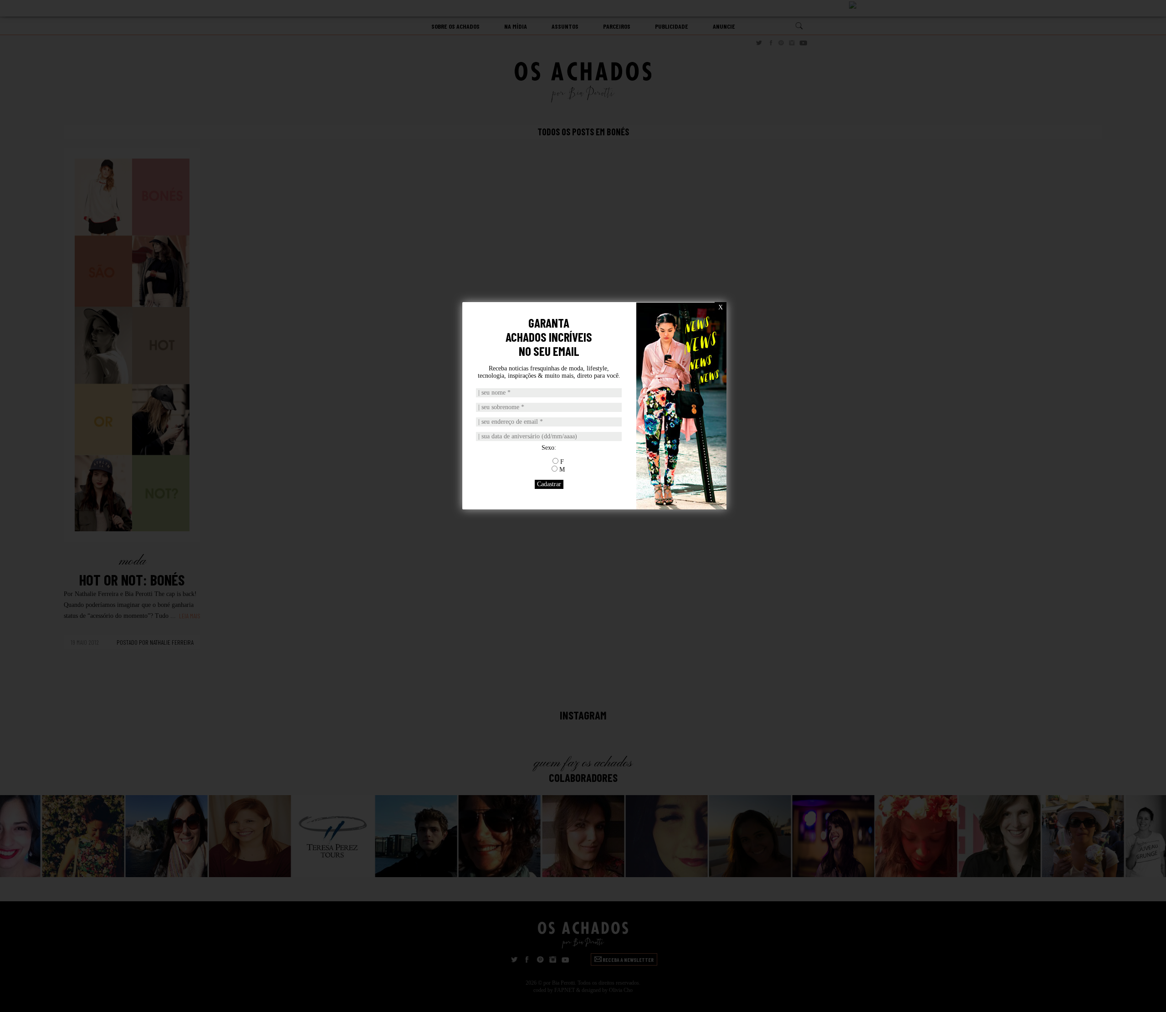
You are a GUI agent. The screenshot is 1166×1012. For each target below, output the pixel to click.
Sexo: (549, 447)
